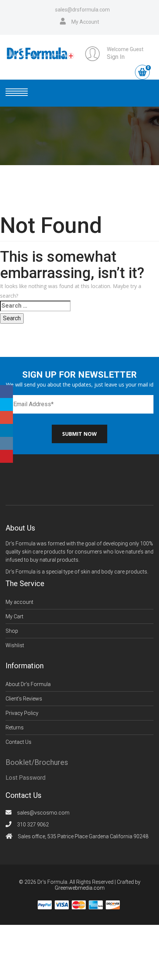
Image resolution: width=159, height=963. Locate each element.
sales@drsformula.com (82, 10)
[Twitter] (6, 404)
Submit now (79, 433)
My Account (85, 22)
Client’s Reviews (24, 699)
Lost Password (25, 777)
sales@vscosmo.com (43, 813)
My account (19, 602)
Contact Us (18, 742)
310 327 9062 (33, 824)
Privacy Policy (22, 713)
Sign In (116, 56)
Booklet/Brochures (37, 762)
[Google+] (6, 417)
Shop (12, 631)
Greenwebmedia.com (80, 888)
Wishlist (15, 645)
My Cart (14, 616)
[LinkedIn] (6, 430)
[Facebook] (6, 391)
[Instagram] (6, 443)
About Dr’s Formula (28, 684)
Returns (15, 727)
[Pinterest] (6, 456)
